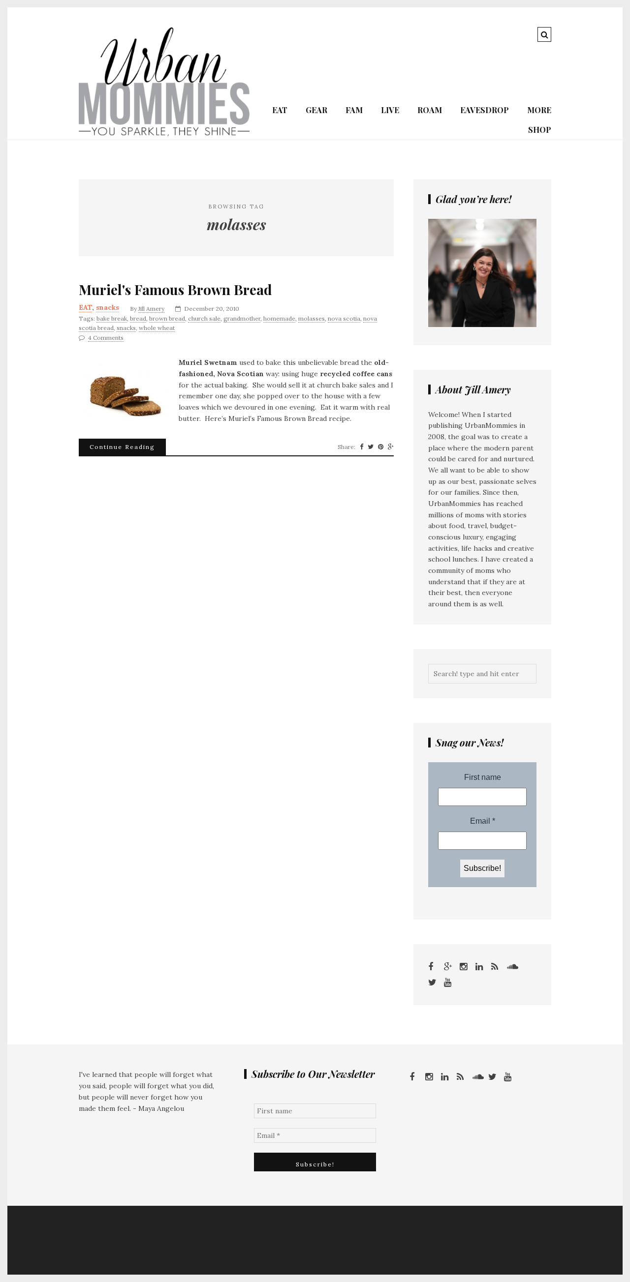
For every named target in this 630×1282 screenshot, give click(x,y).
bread (138, 318)
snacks (107, 307)
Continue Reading (122, 446)
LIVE (390, 110)
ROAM (429, 110)
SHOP (539, 129)
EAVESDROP (484, 110)
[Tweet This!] (371, 447)
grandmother (241, 318)
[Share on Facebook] (361, 447)
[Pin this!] (380, 447)
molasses (311, 318)
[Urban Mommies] (164, 133)
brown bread (167, 318)
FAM (354, 110)
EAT (279, 110)
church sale (204, 318)
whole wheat (157, 327)
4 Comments (106, 337)
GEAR (316, 110)
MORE (539, 110)
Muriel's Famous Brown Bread (175, 289)
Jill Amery (151, 308)
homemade (279, 318)
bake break (111, 318)
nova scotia (344, 318)
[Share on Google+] (391, 447)
